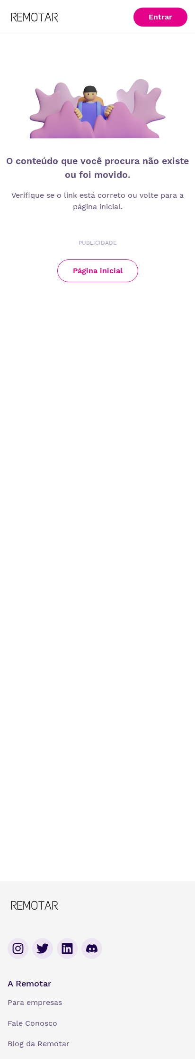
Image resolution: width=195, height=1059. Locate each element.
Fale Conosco (32, 1023)
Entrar (160, 16)
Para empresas (35, 1002)
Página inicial (98, 270)
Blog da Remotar (39, 1043)
